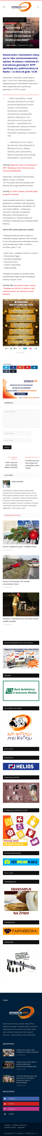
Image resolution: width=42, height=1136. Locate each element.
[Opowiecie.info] (21, 6)
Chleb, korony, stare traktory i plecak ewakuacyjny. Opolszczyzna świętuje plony (26, 1064)
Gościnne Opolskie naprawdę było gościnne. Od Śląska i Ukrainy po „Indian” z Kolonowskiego (26, 1079)
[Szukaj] (38, 6)
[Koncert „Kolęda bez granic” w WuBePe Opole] (21, 532)
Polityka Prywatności (20, 1125)
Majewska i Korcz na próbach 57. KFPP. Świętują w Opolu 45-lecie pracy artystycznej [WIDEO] (20, 168)
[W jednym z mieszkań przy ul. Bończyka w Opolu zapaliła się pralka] (21, 604)
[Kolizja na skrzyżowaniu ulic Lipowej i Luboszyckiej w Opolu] (21, 567)
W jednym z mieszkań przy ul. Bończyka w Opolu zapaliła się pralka (20, 620)
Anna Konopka (11, 45)
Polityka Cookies (10, 1127)
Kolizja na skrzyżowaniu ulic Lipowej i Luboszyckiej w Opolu (16, 582)
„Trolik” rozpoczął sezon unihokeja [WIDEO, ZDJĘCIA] (11, 465)
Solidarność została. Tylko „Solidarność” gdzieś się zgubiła (27, 1051)
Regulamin (21, 1127)
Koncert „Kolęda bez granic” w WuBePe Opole (19, 547)
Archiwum (7, 1125)
